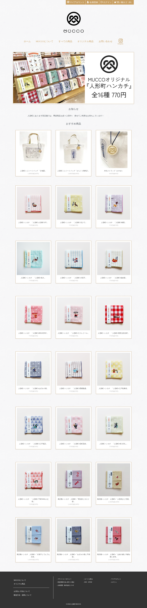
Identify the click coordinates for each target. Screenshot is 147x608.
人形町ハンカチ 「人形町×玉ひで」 (73, 222)
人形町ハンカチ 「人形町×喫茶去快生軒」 (113, 333)
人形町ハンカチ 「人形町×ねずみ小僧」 (33, 388)
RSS (85, 582)
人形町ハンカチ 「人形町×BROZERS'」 (33, 333)
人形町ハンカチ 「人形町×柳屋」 (113, 222)
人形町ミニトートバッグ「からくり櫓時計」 (73, 171)
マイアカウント (77, 2)
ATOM (90, 582)
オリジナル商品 (85, 41)
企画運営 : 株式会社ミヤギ (66, 585)
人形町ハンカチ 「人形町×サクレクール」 (73, 333)
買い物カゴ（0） (125, 2)
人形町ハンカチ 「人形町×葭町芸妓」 (73, 444)
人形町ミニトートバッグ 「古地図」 (33, 171)
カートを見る (88, 579)
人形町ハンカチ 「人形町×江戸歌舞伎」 (114, 388)
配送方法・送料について (22, 595)
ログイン (107, 2)
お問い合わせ (105, 41)
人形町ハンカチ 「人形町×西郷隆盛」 (73, 388)
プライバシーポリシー (64, 579)
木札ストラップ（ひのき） (113, 171)
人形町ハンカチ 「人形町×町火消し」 (114, 444)
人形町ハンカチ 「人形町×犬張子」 (73, 278)
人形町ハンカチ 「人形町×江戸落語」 (33, 444)
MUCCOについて (44, 41)
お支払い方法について (22, 591)
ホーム (27, 41)
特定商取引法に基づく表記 (66, 582)
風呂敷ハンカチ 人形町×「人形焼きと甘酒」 (113, 499)
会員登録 (94, 2)
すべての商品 (65, 41)
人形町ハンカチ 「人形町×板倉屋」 (113, 278)
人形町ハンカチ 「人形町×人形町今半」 (33, 222)
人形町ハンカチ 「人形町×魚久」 (33, 278)
